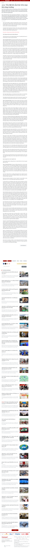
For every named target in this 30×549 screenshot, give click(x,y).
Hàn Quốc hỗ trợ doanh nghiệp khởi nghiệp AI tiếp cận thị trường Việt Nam (10, 523)
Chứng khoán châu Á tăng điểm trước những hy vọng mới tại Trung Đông (10, 480)
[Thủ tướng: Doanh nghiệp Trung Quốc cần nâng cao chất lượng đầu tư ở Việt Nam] (24, 404)
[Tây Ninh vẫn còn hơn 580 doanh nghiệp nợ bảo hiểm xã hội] (24, 379)
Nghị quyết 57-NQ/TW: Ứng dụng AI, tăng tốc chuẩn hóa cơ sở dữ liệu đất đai (10, 497)
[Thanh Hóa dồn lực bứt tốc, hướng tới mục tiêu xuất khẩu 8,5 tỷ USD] (24, 361)
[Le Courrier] (20, 534)
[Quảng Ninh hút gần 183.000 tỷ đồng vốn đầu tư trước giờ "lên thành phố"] (24, 283)
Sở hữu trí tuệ (15, 536)
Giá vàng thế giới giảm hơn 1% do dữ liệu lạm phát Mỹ (10, 298)
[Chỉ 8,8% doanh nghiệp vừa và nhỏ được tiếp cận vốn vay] (24, 353)
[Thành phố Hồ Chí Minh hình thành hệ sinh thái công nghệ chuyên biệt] (24, 370)
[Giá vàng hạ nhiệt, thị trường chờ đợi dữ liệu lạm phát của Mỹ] (24, 516)
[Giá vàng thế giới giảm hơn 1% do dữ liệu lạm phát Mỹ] (24, 300)
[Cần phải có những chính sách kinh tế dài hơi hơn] (11, 32)
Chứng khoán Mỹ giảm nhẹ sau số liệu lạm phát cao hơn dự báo (10, 332)
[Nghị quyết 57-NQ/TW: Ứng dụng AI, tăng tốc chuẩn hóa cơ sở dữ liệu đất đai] (24, 499)
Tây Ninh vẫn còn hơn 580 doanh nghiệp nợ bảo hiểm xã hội (10, 377)
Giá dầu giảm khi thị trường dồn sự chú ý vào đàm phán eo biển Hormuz (10, 315)
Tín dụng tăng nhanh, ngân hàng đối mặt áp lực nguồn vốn (10, 505)
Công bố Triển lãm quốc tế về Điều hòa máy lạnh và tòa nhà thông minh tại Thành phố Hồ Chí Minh (10, 342)
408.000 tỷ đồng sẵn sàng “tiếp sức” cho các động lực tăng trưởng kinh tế (10, 385)
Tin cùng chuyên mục (7, 270)
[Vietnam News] (15, 534)
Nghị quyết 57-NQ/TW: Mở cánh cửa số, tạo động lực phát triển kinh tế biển (9, 454)
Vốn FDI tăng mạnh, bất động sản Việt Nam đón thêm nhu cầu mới (10, 471)
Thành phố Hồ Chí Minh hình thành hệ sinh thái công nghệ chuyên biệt (9, 368)
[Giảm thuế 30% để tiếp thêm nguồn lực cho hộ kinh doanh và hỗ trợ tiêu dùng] (24, 309)
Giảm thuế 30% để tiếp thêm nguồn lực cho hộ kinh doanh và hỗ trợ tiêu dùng (10, 307)
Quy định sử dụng (20, 536)
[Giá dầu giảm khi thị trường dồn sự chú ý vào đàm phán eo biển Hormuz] (24, 317)
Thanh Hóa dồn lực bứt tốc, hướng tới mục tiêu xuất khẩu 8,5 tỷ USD (10, 359)
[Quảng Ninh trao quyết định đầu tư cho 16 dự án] (24, 464)
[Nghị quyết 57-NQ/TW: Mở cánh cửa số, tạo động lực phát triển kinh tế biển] (24, 456)
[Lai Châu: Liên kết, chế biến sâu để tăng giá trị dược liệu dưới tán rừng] (24, 291)
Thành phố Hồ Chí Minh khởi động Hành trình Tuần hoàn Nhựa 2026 (10, 411)
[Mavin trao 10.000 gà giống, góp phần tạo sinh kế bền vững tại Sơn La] (24, 430)
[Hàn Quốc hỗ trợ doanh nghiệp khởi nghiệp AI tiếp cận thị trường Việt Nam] (24, 524)
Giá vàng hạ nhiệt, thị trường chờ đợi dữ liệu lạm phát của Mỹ (9, 514)
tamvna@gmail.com (16, 542)
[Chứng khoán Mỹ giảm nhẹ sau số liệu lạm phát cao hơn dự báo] (24, 334)
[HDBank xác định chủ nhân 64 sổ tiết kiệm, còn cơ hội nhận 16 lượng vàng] (24, 396)
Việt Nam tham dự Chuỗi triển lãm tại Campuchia (8, 420)
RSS (23, 536)
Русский (23, 0)
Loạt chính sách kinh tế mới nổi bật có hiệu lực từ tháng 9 (10, 488)
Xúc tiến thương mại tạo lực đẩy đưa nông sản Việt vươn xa (10, 272)
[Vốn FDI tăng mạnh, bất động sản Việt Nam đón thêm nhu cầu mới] (24, 473)
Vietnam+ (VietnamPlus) (7, 0)
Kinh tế (3, 2)
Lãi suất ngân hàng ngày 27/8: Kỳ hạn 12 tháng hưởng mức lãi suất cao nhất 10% (10, 324)
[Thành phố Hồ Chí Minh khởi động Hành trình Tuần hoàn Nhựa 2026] (24, 413)
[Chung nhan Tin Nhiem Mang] (7, 546)
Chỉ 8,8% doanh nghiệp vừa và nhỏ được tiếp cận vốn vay (9, 351)
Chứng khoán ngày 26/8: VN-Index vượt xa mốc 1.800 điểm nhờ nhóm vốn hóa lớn (10, 437)
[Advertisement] (15, 252)
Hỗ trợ (25, 536)
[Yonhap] (9, 534)
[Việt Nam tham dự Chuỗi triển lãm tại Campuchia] (24, 421)
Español (19, 0)
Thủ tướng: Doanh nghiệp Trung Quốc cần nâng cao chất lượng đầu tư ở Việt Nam (10, 402)
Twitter (5, 263)
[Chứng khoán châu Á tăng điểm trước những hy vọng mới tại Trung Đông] (24, 482)
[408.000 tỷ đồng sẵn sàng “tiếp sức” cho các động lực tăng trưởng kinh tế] (24, 387)
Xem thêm (15, 530)
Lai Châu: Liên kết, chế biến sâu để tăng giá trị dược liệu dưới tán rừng (10, 290)
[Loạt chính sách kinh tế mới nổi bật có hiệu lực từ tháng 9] (24, 490)
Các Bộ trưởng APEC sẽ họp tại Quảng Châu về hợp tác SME (10, 445)
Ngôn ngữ (28, 536)
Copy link (9, 263)
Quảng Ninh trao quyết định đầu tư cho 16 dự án (10, 463)
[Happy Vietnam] (4, 534)
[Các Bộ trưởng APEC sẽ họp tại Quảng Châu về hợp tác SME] (24, 447)
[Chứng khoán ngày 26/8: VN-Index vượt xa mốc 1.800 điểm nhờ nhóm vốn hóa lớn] (24, 439)
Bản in (7, 263)
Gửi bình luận (24, 266)
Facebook (3, 263)
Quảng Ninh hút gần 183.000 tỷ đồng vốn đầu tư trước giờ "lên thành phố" (10, 281)
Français (17, 0)
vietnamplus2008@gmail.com (19, 544)
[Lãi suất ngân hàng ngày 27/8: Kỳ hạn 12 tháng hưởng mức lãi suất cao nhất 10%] (24, 326)
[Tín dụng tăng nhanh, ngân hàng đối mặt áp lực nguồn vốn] (24, 507)
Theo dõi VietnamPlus (19, 263)
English (14, 0)
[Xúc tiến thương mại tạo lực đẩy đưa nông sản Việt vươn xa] (24, 274)
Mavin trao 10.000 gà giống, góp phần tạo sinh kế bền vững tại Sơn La (10, 428)
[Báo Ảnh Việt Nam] (25, 534)
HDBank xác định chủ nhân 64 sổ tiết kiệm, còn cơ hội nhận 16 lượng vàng (10, 394)
